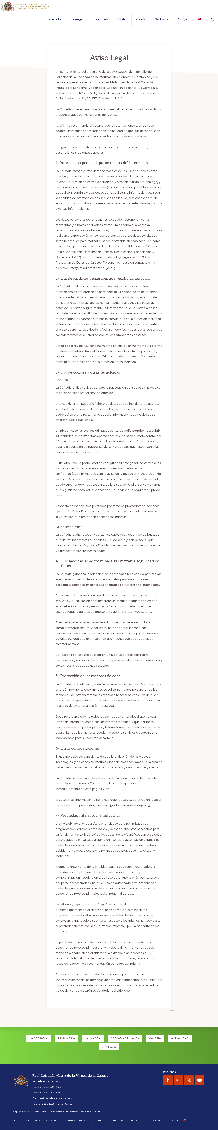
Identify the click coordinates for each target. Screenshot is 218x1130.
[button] (212, 19)
